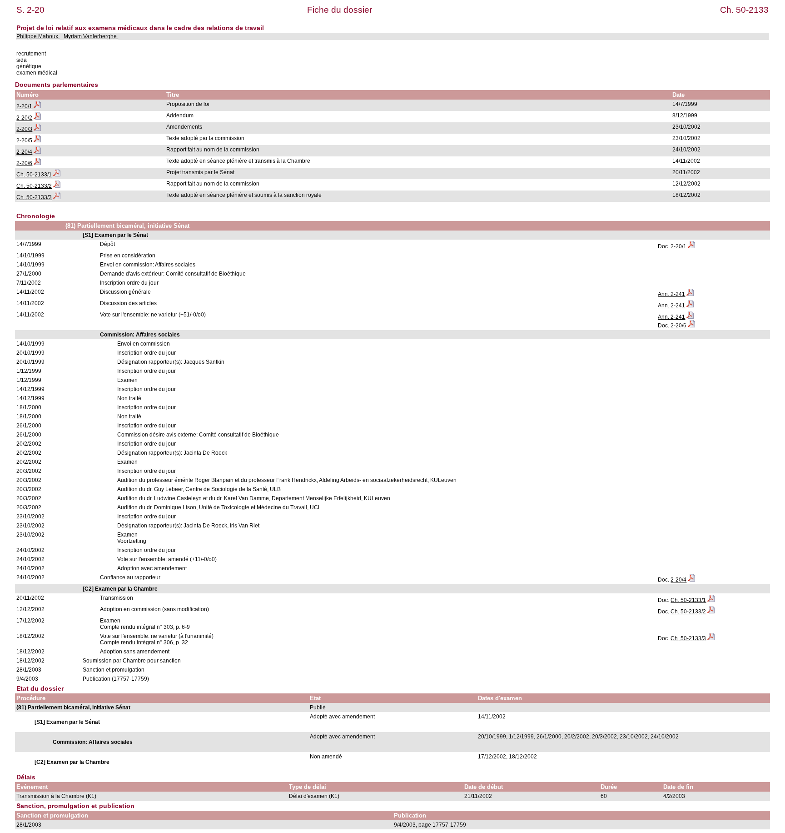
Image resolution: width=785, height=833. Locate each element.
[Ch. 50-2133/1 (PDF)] (56, 174)
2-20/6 (24, 163)
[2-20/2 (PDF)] (37, 118)
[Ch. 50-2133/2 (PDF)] (56, 186)
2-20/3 (24, 129)
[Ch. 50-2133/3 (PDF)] (56, 197)
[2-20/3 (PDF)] (37, 129)
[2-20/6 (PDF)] (37, 163)
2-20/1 (24, 106)
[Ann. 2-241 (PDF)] (690, 294)
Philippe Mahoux (38, 36)
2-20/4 (24, 152)
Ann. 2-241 (671, 294)
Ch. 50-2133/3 (34, 197)
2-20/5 (24, 140)
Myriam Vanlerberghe (91, 36)
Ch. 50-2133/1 (34, 174)
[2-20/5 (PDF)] (37, 140)
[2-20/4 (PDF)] (37, 152)
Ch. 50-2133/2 (34, 186)
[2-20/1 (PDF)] (37, 106)
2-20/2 (24, 118)
